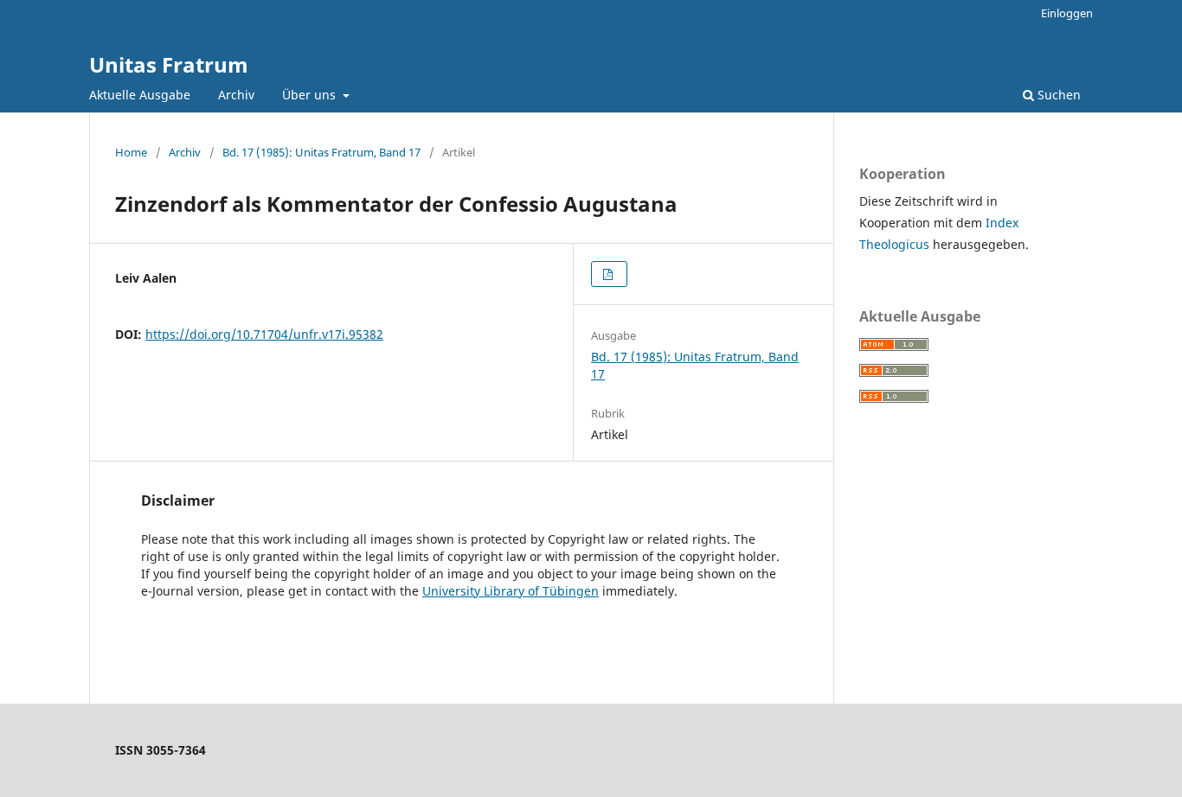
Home (131, 152)
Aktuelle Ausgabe (139, 94)
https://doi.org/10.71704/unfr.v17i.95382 (264, 334)
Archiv (236, 94)
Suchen (1057, 94)
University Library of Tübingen (510, 591)
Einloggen (1067, 13)
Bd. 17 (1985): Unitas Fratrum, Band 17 (321, 152)
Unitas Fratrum (168, 64)
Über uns (310, 94)
